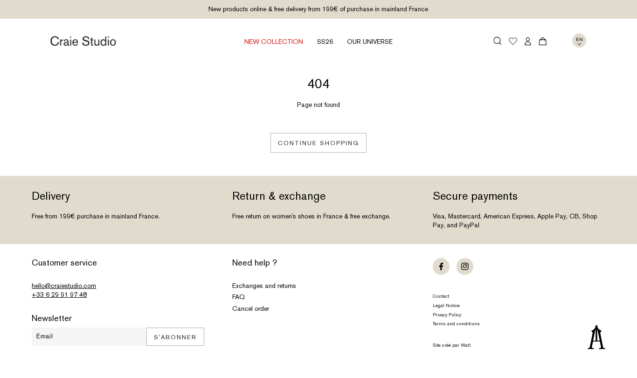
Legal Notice (446, 305)
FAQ (238, 297)
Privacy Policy (447, 314)
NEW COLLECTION (273, 41)
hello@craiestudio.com (64, 285)
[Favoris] (513, 42)
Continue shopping (318, 143)
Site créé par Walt (452, 345)
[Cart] (543, 41)
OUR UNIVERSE (370, 41)
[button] (498, 41)
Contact (441, 296)
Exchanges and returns (264, 285)
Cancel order (250, 308)
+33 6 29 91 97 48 (59, 294)
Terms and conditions (456, 323)
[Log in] (528, 41)
